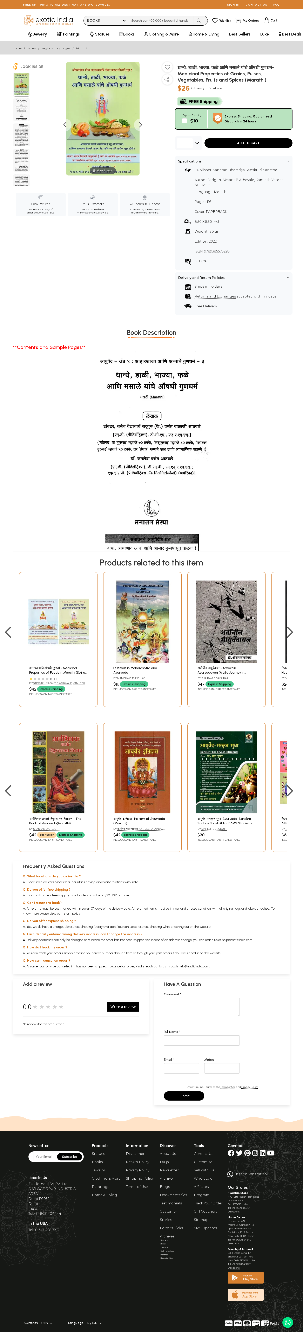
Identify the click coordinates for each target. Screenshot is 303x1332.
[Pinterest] (247, 1154)
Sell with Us (204, 1170)
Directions (234, 1211)
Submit (184, 1096)
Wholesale (203, 1178)
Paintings (100, 1187)
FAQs (164, 1162)
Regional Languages (56, 48)
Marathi (81, 48)
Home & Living (104, 1195)
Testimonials (171, 1203)
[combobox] (161, 21)
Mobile (209, 1060)
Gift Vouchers (205, 1211)
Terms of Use (228, 1086)
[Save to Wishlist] (167, 68)
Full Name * (172, 1032)
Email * (169, 1060)
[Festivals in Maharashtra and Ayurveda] (142, 662)
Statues (98, 1154)
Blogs (165, 1187)
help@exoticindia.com (237, 940)
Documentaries (173, 1195)
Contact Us (203, 1154)
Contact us (256, 4)
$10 (194, 121)
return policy (71, 913)
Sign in (233, 4)
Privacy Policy (249, 1086)
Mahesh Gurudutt (214, 828)
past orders (164, 953)
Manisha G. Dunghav (131, 678)
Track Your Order (208, 1203)
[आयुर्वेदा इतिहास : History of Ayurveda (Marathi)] (142, 812)
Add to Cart (248, 143)
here (129, 953)
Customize (203, 1162)
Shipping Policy (140, 1178)
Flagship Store (238, 1193)
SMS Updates (205, 1228)
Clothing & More (106, 1178)
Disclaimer (135, 1154)
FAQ (276, 4)
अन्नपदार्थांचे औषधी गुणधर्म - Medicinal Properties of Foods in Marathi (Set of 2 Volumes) (58, 672)
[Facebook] (231, 1154)
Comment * (172, 994)
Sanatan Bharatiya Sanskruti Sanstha (245, 170)
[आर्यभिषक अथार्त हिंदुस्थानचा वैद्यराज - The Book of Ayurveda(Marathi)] (58, 812)
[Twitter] (239, 1154)
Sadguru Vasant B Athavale (231, 180)
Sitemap (201, 1220)
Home (17, 48)
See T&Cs (48, 212)
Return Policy (137, 1162)
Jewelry (98, 1170)
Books (31, 48)
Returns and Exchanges (215, 296)
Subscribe (69, 1157)
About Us (168, 1154)
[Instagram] (255, 1154)
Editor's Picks (171, 1228)
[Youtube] (271, 1154)
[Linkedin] (262, 1154)
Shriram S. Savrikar (214, 678)
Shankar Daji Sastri (46, 828)
